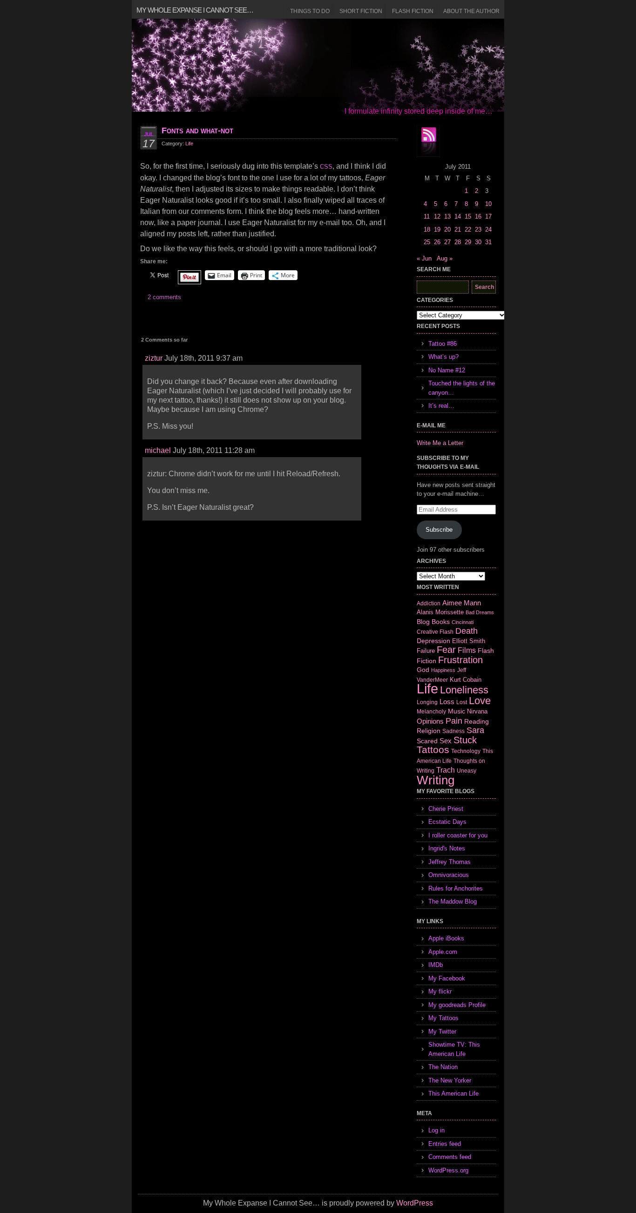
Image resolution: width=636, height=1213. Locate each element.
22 (468, 229)
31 (488, 242)
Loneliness (464, 690)
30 (478, 242)
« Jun (424, 258)
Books (441, 621)
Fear (446, 649)
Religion (428, 730)
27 (447, 242)
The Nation (443, 1066)
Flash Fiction (412, 11)
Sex (446, 741)
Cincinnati (463, 622)
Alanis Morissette (440, 612)
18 (427, 229)
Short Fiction (360, 11)
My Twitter (442, 1031)
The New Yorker (449, 1080)
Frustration (460, 660)
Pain (454, 721)
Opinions (430, 721)
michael (158, 450)
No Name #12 (446, 370)
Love (480, 700)
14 (457, 216)
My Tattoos (443, 1017)
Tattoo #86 (442, 343)
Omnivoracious (448, 874)
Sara (475, 730)
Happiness (443, 670)
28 (457, 242)
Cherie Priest (445, 808)
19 (437, 229)
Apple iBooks (446, 938)
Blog (423, 621)
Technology (465, 751)
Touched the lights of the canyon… (461, 388)
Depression (433, 640)
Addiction (428, 603)
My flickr (440, 991)
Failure (426, 650)
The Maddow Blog (452, 901)
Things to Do (310, 11)
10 (488, 203)
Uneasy (466, 771)
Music (456, 711)
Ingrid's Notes (446, 848)
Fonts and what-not (197, 130)
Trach (445, 770)
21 (457, 229)
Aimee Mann (461, 603)
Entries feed (444, 1143)
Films (467, 650)
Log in (436, 1130)
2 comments (164, 297)
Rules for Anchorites (455, 888)
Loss (447, 702)
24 (488, 229)
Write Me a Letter (440, 442)
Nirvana (477, 711)
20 (447, 229)
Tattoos (433, 749)
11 (427, 216)
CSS (326, 166)
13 (447, 216)
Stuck (465, 740)
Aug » (445, 258)
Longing (427, 702)
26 (437, 242)
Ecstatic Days (447, 821)
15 (468, 216)
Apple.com (442, 951)
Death (466, 631)
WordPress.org (448, 1170)
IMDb (435, 964)
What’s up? (443, 356)
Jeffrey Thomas (449, 861)
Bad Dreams (480, 612)
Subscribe (439, 529)
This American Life (453, 1093)
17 (488, 216)
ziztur (153, 358)
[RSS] (428, 141)
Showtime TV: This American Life (454, 1049)
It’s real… (441, 405)
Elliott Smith (468, 640)
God (423, 669)
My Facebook (446, 978)
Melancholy (431, 711)
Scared (427, 741)
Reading (476, 721)
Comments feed (449, 1156)
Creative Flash (435, 632)
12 (437, 216)
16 (478, 216)
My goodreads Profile (457, 1004)
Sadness (453, 731)
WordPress (414, 1203)
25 (427, 242)
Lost (461, 702)
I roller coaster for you (457, 835)
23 (478, 229)
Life (189, 143)
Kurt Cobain (465, 679)
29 (468, 242)
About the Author (471, 11)
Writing (435, 780)
